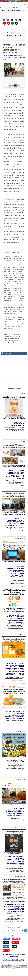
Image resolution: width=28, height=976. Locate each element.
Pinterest (15, 942)
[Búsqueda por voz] (22, 930)
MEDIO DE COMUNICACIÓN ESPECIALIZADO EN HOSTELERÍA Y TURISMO (12, 963)
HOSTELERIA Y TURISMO (13, 967)
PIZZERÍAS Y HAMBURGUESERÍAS (11, 964)
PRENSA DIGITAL (19, 967)
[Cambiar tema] (2, 4)
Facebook (6, 938)
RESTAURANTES (3, 964)
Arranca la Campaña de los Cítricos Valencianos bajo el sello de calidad (14, 49)
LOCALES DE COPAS (24, 964)
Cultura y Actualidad (20, 538)
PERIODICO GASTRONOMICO (5, 967)
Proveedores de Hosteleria (14, 10)
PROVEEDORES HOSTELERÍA (8, 965)
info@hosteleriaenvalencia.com (17, 960)
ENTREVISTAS (14, 966)
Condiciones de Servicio (9, 962)
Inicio (4, 10)
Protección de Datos (20, 962)
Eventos (23, 393)
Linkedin (6, 946)
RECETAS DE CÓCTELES (8, 966)
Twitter (6, 942)
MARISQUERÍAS (18, 964)
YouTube (6, 950)
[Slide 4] (18, 85)
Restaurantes (21, 683)
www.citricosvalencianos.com (13, 343)
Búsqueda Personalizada (14, 927)
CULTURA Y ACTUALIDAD (16, 965)
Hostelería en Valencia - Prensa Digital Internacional (14, 955)
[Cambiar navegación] (25, 4)
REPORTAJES (22, 965)
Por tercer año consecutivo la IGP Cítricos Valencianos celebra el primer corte (14, 57)
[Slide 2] (12, 85)
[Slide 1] (9, 85)
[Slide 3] (15, 85)
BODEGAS (2, 965)
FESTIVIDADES (18, 966)
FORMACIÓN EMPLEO (24, 966)
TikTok (15, 946)
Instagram (16, 938)
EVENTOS (24, 963)
